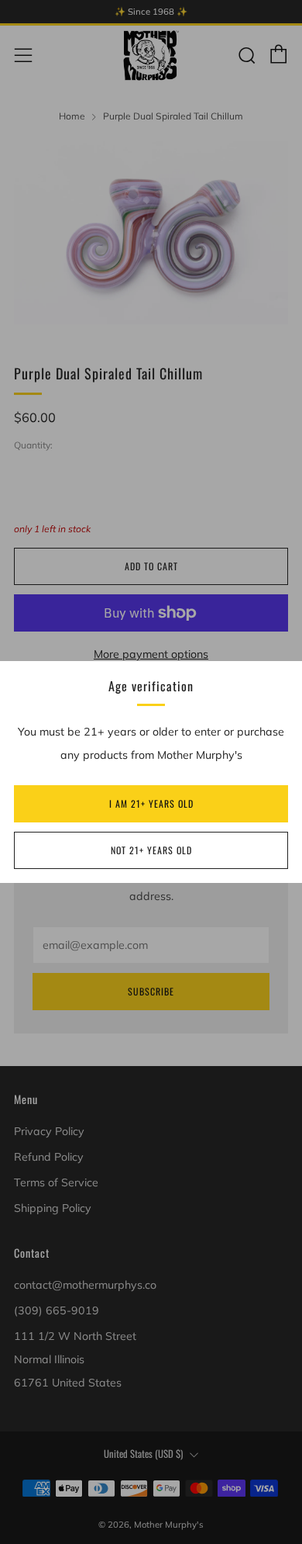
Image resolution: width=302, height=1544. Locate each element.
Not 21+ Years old (151, 850)
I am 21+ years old (151, 803)
